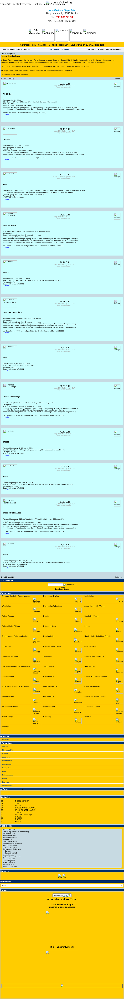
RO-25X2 (19, 821)
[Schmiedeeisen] (89, 35)
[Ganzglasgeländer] (48, 35)
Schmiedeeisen (28, 45)
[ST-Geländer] (34, 35)
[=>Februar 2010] (62, 859)
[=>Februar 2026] (62, 830)
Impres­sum (55, 49)
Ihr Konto (92, 49)
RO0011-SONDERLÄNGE (25, 808)
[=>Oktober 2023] (62, 834)
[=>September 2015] (62, 853)
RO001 (18, 806)
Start (4, 49)
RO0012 (18, 819)
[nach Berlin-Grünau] (62, 845)
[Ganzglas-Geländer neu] (62, 849)
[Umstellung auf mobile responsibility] (62, 832)
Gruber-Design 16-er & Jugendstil (87, 45)
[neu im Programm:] (62, 836)
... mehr (6, 114)
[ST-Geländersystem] (62, 838)
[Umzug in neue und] (62, 841)
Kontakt (65, 49)
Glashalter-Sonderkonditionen (53, 45)
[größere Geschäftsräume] (62, 857)
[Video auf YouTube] (62, 867)
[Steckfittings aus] (62, 861)
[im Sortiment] (62, 851)
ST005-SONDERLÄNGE (25, 810)
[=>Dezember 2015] (62, 847)
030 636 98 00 (64, 17)
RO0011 (18, 817)
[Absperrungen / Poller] (75, 35)
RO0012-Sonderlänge (23, 815)
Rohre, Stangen (23, 49)
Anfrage (101, 49)
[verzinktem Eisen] (62, 863)
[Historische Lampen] (62, 35)
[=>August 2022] (62, 839)
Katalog (11, 49)
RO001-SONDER (22, 801)
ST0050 (18, 812)
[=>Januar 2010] (62, 865)
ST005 (17, 803)
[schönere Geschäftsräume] (62, 843)
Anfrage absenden (114, 49)
